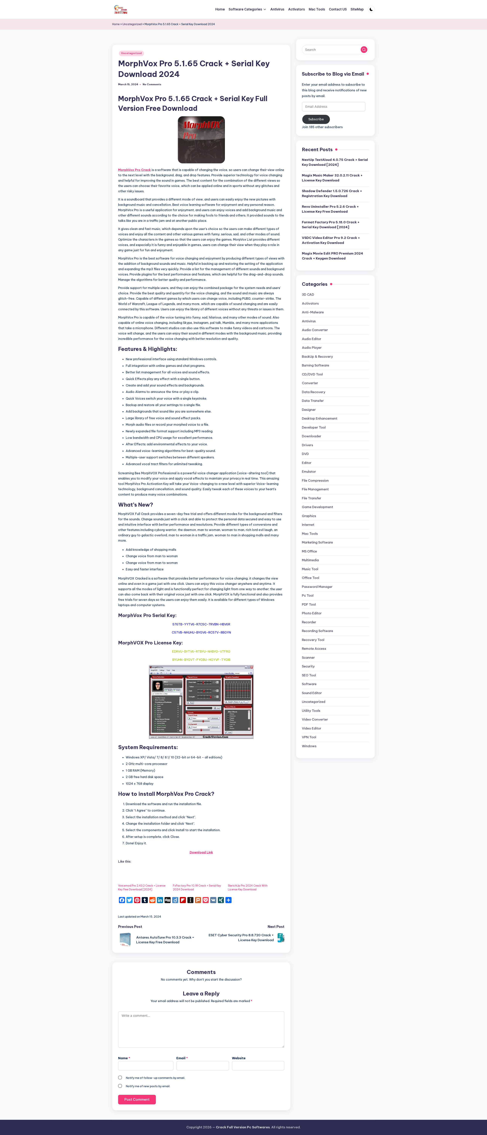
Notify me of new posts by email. (148, 1086)
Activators (310, 304)
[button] (364, 49)
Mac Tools (310, 534)
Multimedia (310, 560)
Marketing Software (317, 542)
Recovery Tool (313, 640)
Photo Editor (312, 613)
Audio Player (312, 348)
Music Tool (310, 569)
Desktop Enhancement (319, 419)
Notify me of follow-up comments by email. (155, 1078)
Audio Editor (311, 339)
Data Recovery (313, 392)
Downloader (311, 436)
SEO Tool (309, 675)
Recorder (309, 622)
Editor (306, 463)
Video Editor (311, 728)
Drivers (307, 445)
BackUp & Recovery (317, 357)
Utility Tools (311, 711)
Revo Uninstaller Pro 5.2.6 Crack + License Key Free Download (330, 209)
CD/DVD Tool (312, 374)
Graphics (309, 516)
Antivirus (309, 321)
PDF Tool (309, 605)
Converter (310, 383)
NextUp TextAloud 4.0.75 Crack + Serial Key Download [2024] (335, 162)
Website (239, 1058)
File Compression (315, 481)
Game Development (317, 507)
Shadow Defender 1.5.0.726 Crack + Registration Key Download (332, 193)
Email (182, 1058)
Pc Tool (308, 596)
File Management (315, 489)
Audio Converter (315, 330)
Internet (308, 525)
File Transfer (311, 498)
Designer (309, 410)
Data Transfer (313, 401)
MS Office (309, 551)
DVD (305, 454)
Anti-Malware (313, 312)
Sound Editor (312, 693)
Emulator (309, 472)
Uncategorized (132, 24)
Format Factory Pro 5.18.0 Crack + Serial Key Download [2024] (331, 224)
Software (309, 684)
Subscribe (316, 119)
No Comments (152, 84)
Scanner (308, 658)
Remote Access (314, 649)
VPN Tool (309, 737)
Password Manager (317, 587)
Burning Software (315, 365)
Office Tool (310, 578)
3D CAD (308, 295)
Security (308, 666)
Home (116, 24)
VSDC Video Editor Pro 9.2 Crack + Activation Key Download (331, 240)
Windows (309, 746)
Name (124, 1058)
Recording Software (317, 631)
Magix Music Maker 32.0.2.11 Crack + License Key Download (332, 178)
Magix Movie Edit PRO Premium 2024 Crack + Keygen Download (332, 256)
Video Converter (315, 720)
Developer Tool (314, 427)
